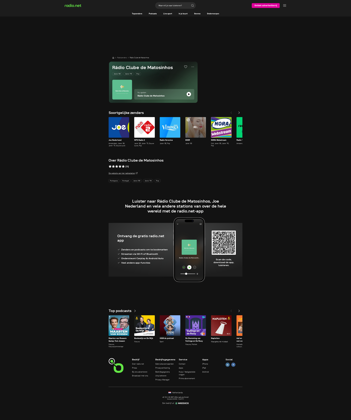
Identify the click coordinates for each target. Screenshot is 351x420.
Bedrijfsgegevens (162, 372)
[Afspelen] (189, 94)
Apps (181, 368)
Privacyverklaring (162, 368)
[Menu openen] (284, 5)
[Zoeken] (192, 5)
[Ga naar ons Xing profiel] (233, 364)
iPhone (205, 364)
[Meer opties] (192, 66)
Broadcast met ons (140, 376)
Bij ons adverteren (139, 372)
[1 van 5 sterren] (110, 166)
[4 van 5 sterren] (120, 166)
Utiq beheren (160, 376)
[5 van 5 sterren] (123, 166)
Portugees (114, 181)
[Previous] (231, 111)
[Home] (113, 58)
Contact (182, 364)
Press (134, 368)
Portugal (125, 181)
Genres (197, 14)
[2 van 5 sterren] (113, 166)
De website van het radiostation (122, 173)
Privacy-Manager (162, 380)
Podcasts (153, 14)
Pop (137, 74)
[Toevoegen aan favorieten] (185, 67)
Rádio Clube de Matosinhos (151, 96)
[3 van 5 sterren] (116, 166)
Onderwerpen (213, 14)
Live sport (167, 14)
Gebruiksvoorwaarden (164, 364)
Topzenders (137, 14)
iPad (204, 368)
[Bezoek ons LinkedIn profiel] (228, 364)
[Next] (239, 111)
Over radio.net (138, 364)
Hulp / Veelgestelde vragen (187, 373)
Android (205, 372)
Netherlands (177, 393)
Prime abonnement (187, 379)
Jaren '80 (117, 74)
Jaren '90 (128, 74)
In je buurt (183, 14)
